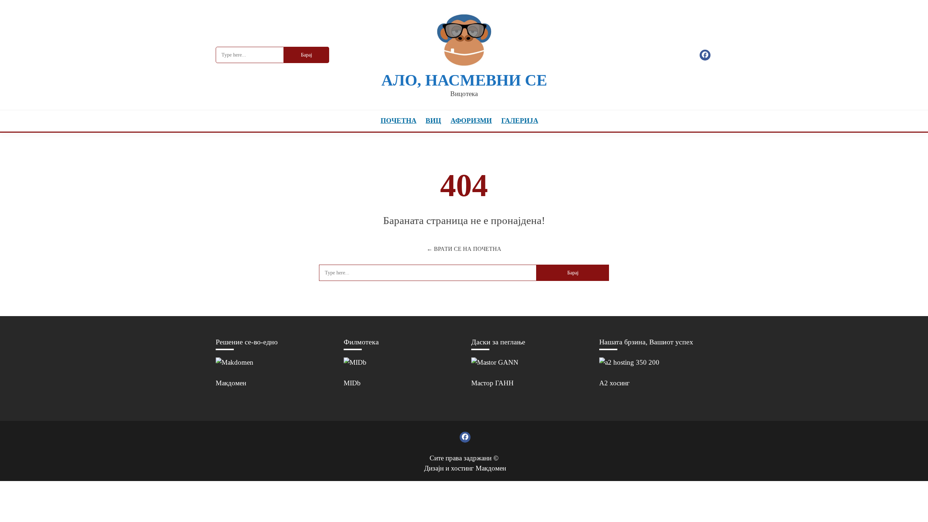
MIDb (352, 383)
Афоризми (471, 120)
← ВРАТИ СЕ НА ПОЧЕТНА (464, 249)
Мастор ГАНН (492, 383)
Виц (433, 120)
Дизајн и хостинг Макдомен (465, 468)
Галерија (519, 120)
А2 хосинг (614, 383)
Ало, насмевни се (464, 80)
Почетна (399, 120)
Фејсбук (705, 55)
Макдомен (231, 383)
